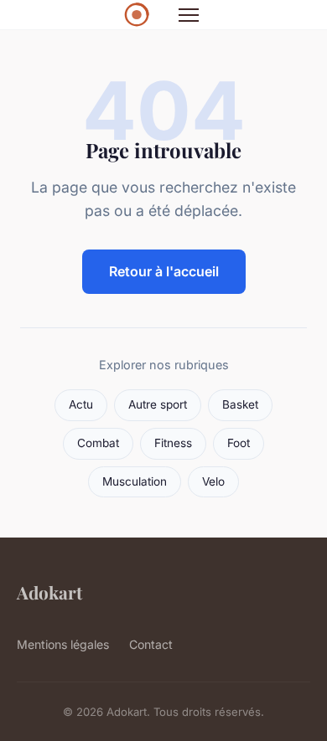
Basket (240, 404)
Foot (238, 443)
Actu (81, 404)
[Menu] (188, 15)
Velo (213, 481)
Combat (98, 443)
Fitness (173, 443)
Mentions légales (63, 644)
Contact (151, 644)
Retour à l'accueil (164, 271)
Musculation (134, 481)
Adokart (49, 592)
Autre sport (157, 404)
